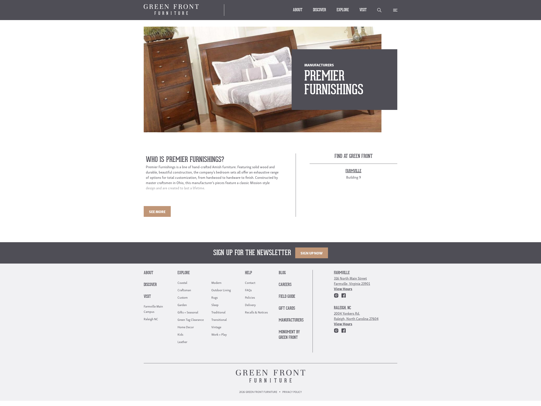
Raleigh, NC (342, 308)
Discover (319, 10)
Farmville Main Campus (153, 308)
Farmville (342, 273)
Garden (182, 304)
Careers (285, 284)
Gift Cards (287, 308)
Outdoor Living (221, 289)
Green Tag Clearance (191, 319)
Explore (343, 10)
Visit (363, 10)
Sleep (215, 304)
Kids (180, 334)
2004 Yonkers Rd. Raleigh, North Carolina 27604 (356, 315)
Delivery (250, 304)
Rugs (214, 297)
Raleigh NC (151, 318)
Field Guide (287, 296)
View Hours (343, 288)
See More (157, 211)
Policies (250, 297)
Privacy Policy (292, 392)
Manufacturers (291, 320)
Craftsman (184, 289)
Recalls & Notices (256, 311)
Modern (216, 282)
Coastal (182, 282)
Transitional (219, 319)
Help (248, 273)
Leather (182, 341)
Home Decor (186, 326)
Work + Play (219, 334)
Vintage (216, 326)
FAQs (248, 289)
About (297, 10)
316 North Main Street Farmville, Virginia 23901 (352, 280)
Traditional (218, 311)
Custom (183, 297)
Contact (250, 282)
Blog (282, 273)
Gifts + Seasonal (188, 311)
